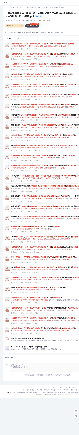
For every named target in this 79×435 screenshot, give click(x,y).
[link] (7, 7)
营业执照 (68, 395)
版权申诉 (38, 16)
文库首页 (7, 7)
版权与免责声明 (47, 395)
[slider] (14, 375)
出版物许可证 (61, 395)
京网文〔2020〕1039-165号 (45, 392)
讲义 (21, 7)
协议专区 (53, 390)
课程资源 (15, 7)
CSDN (60, 387)
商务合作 (39, 390)
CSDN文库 (67, 387)
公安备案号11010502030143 (17, 392)
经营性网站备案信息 (59, 392)
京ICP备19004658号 (31, 392)
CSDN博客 (75, 387)
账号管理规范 (37, 395)
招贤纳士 (33, 390)
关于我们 (26, 390)
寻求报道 (46, 390)
